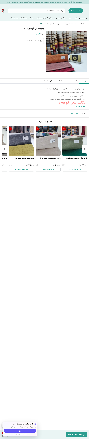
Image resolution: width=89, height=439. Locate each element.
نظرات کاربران (47, 81)
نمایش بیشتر (82, 106)
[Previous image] (49, 51)
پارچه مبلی (64, 24)
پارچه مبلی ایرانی (54, 24)
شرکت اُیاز (43, 24)
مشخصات (61, 81)
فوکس (37, 34)
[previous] (84, 149)
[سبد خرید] (86, 10)
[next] (4, 149)
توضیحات (73, 81)
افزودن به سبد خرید (75, 434)
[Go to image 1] (67, 73)
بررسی (84, 81)
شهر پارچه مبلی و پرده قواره (79, 24)
